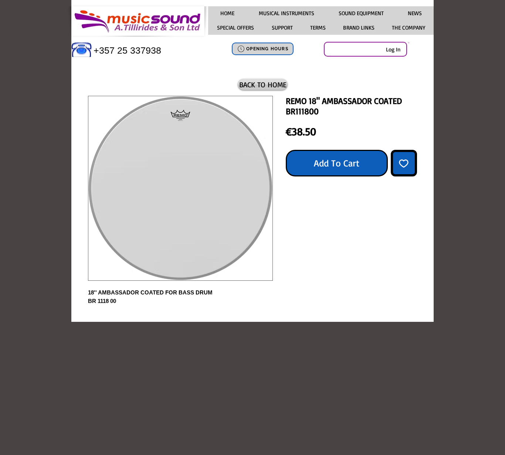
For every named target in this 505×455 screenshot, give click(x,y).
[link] (409, 42)
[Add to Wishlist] (404, 163)
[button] (286, 13)
